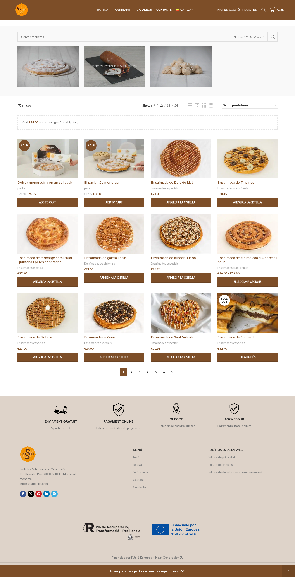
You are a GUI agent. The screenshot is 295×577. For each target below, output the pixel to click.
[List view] (190, 105)
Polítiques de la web (225, 450)
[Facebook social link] (23, 494)
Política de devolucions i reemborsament (234, 472)
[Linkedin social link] (46, 494)
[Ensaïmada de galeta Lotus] (114, 234)
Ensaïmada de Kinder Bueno (173, 258)
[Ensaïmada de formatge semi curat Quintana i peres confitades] (47, 234)
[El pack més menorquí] (114, 159)
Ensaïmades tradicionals (232, 188)
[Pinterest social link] (38, 494)
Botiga (137, 464)
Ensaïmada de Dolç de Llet (172, 183)
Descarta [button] (288, 571)
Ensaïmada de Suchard (235, 337)
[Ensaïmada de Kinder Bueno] (181, 234)
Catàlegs (139, 479)
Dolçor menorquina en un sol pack (44, 183)
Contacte (139, 487)
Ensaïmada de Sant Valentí (172, 337)
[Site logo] (21, 9)
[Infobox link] (60, 417)
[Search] (263, 9)
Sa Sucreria (140, 472)
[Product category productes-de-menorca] (114, 66)
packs (21, 188)
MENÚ (137, 450)
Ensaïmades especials (164, 188)
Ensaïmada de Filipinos (235, 183)
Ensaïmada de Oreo (99, 337)
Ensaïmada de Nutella (34, 337)
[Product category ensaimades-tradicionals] (48, 66)
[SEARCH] (273, 37)
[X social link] (31, 494)
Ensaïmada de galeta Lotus (105, 258)
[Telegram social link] (54, 494)
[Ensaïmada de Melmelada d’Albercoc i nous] (247, 234)
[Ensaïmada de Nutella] (47, 313)
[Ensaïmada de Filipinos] (247, 159)
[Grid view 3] (204, 105)
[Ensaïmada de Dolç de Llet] (181, 159)
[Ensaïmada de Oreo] (114, 313)
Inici (136, 457)
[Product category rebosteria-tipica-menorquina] (181, 66)
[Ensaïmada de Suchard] (247, 313)
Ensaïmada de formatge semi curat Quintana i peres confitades (44, 260)
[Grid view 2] (197, 105)
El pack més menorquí (101, 183)
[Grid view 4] (211, 105)
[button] (47, 202)
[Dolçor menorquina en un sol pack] (47, 159)
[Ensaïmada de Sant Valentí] (181, 313)
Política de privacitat (221, 457)
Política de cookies (220, 464)
